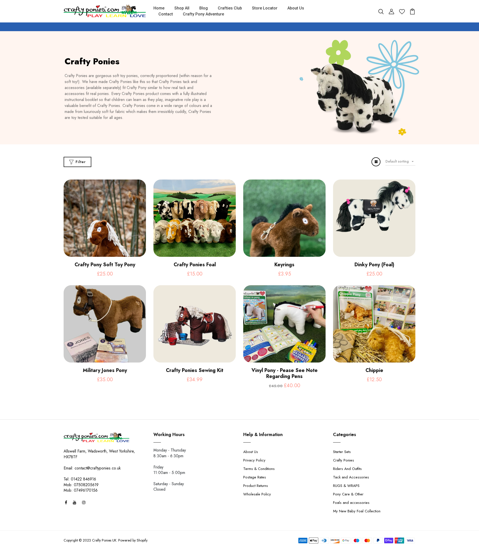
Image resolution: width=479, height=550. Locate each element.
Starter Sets (342, 452)
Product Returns (255, 485)
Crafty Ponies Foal (195, 264)
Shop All (181, 8)
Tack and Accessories (351, 477)
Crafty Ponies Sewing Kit (194, 370)
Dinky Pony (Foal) (374, 264)
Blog (203, 8)
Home (158, 8)
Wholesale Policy (257, 494)
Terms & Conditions (259, 468)
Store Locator (264, 8)
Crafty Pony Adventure (203, 14)
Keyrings (284, 264)
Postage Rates (254, 477)
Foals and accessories (351, 502)
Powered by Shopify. (133, 540)
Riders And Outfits (347, 468)
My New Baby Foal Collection (356, 511)
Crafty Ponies (343, 460)
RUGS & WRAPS (346, 485)
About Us (295, 8)
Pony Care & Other (348, 494)
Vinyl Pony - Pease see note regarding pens (284, 373)
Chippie (374, 370)
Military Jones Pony (105, 370)
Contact (165, 14)
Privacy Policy (254, 460)
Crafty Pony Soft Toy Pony (105, 264)
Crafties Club (230, 8)
